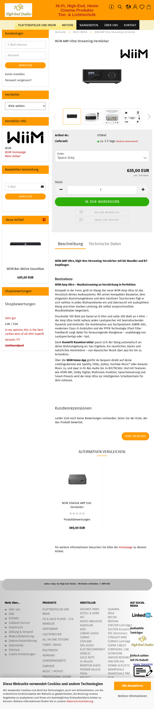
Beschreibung (70, 243)
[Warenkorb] (148, 7)
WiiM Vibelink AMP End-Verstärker (77, 504)
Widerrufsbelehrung (21, 636)
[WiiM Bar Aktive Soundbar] (25, 244)
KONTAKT (130, 25)
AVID (83, 629)
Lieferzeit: (61, 141)
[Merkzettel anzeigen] (142, 7)
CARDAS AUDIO (89, 633)
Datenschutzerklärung (80, 701)
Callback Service (19, 623)
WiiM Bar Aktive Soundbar (25, 269)
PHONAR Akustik (90, 669)
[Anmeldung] (135, 7)
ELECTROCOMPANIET (92, 649)
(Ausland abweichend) (127, 141)
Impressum (16, 627)
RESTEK (112, 617)
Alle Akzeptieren (132, 685)
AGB (11, 614)
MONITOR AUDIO (90, 665)
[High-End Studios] (20, 10)
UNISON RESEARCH (119, 657)
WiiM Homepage (15, 152)
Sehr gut (10, 318)
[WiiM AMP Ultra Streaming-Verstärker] (102, 77)
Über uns (111, 25)
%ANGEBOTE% (88, 25)
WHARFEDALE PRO (119, 673)
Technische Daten (105, 243)
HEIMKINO (49, 655)
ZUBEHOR (48, 666)
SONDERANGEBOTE (54, 660)
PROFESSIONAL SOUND (57, 676)
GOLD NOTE (87, 657)
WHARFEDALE (116, 669)
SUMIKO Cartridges (120, 641)
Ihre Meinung (135, 436)
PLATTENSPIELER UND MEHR (37, 25)
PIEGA (83, 673)
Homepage (126, 547)
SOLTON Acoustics (119, 629)
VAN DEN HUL (116, 661)
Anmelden (25, 65)
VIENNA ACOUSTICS (120, 665)
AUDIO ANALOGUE (91, 621)
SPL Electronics (117, 633)
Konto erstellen (15, 74)
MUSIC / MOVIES (53, 671)
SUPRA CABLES (117, 645)
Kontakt (14, 618)
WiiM (111, 677)
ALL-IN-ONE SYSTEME (56, 639)
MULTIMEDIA (50, 650)
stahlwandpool (14, 345)
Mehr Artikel (12, 156)
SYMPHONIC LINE (118, 649)
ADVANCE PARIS (89, 609)
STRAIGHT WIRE (117, 637)
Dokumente (16, 645)
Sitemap (14, 650)
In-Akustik (86, 661)
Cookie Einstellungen (22, 654)
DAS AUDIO (87, 645)
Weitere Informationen (132, 696)
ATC (82, 617)
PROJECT (85, 677)
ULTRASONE (115, 653)
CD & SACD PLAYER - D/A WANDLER (58, 621)
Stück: (59, 182)
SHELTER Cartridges (120, 625)
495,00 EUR (25, 277)
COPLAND (86, 641)
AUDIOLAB (86, 625)
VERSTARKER (50, 629)
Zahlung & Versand (21, 632)
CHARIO (84, 637)
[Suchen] (120, 7)
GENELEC (85, 653)
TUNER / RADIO (52, 645)
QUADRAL (114, 609)
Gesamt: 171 (12, 339)
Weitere (67, 25)
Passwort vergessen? (18, 80)
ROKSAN (113, 621)
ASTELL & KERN (89, 613)
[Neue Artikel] (44, 220)
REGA (111, 613)
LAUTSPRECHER (52, 634)
